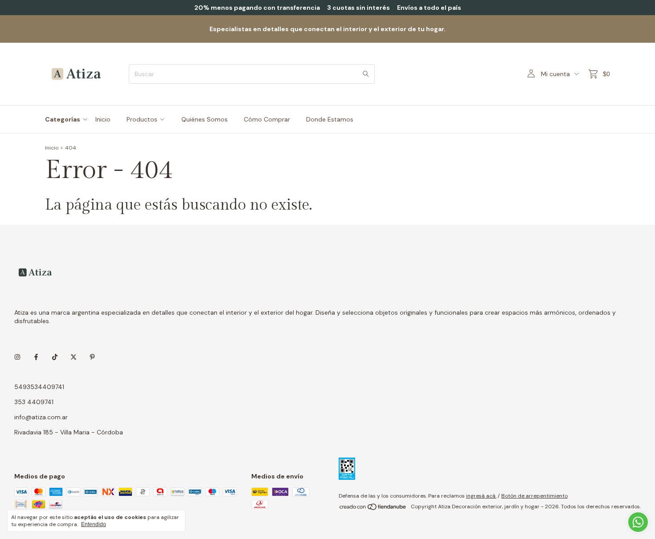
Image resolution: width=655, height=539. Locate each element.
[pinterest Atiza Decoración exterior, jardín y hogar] (92, 357)
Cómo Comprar (267, 119)
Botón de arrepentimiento (534, 495)
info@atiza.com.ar (41, 417)
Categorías (62, 119)
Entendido (93, 524)
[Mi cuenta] (531, 74)
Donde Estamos (329, 119)
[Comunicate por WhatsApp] (638, 522)
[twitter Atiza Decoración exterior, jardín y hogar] (73, 357)
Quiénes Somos (204, 119)
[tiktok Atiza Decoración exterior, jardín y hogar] (55, 357)
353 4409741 (33, 402)
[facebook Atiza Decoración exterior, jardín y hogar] (36, 357)
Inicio (103, 119)
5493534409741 (39, 387)
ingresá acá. (481, 495)
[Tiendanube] (373, 508)
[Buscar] (366, 74)
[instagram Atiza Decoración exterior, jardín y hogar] (17, 357)
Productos (142, 119)
